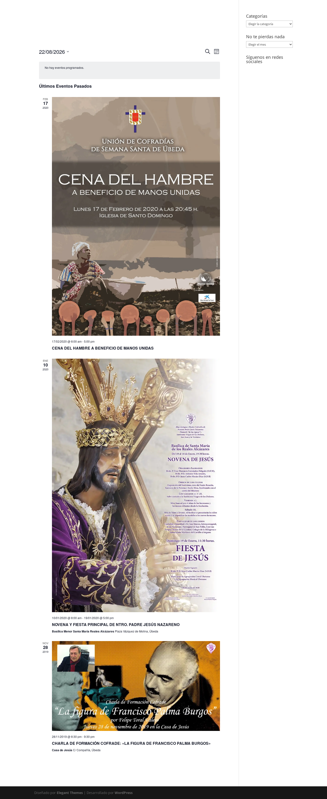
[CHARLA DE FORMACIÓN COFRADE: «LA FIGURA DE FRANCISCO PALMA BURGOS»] (136, 686)
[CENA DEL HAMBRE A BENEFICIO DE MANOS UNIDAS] (136, 216)
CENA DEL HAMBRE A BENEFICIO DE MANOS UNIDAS (103, 348)
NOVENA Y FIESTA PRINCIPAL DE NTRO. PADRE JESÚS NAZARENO (116, 624)
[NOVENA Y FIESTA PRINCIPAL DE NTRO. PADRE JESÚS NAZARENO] (136, 485)
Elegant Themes (70, 792)
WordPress (124, 792)
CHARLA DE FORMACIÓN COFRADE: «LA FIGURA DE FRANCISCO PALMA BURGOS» (131, 743)
